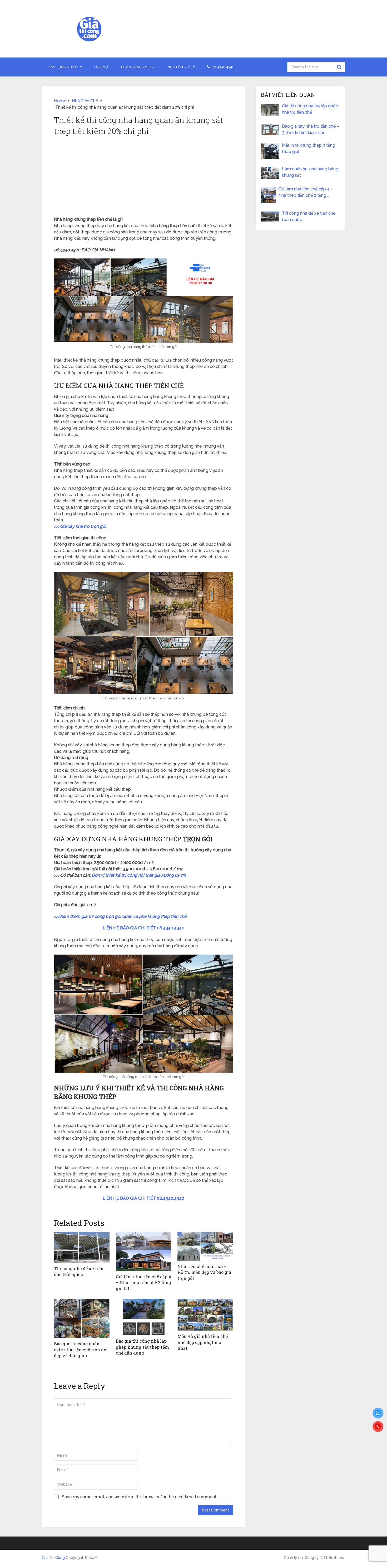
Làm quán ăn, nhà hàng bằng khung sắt (310, 172)
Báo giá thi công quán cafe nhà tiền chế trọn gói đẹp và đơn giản (81, 1349)
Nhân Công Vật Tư (137, 67)
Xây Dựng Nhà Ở (63, 67)
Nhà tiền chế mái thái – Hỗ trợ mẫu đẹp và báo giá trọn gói (204, 1272)
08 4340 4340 (223, 67)
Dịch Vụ (101, 67)
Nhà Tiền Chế (178, 67)
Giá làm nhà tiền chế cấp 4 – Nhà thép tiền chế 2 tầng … (305, 192)
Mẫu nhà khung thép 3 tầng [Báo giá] (308, 148)
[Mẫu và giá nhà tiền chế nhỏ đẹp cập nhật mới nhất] (205, 1315)
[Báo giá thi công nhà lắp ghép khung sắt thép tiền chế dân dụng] (143, 1317)
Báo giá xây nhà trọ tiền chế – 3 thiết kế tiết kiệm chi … (310, 129)
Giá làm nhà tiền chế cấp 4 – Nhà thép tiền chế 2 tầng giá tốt (143, 1282)
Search (340, 67)
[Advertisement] (143, 177)
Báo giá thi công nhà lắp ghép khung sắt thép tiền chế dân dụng (142, 1347)
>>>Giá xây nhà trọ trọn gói (80, 526)
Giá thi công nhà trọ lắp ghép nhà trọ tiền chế (310, 109)
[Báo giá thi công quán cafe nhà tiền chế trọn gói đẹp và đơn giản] (82, 1318)
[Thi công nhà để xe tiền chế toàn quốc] (82, 1247)
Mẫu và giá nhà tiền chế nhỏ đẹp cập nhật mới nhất (202, 1342)
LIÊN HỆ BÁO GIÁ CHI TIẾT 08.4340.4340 (143, 927)
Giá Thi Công (53, 1558)
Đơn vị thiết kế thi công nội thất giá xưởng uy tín (139, 875)
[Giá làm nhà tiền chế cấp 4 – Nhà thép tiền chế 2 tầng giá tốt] (143, 1251)
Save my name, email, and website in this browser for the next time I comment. (139, 1496)
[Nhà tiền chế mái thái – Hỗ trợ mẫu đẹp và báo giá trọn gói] (205, 1246)
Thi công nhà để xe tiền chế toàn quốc (78, 1271)
